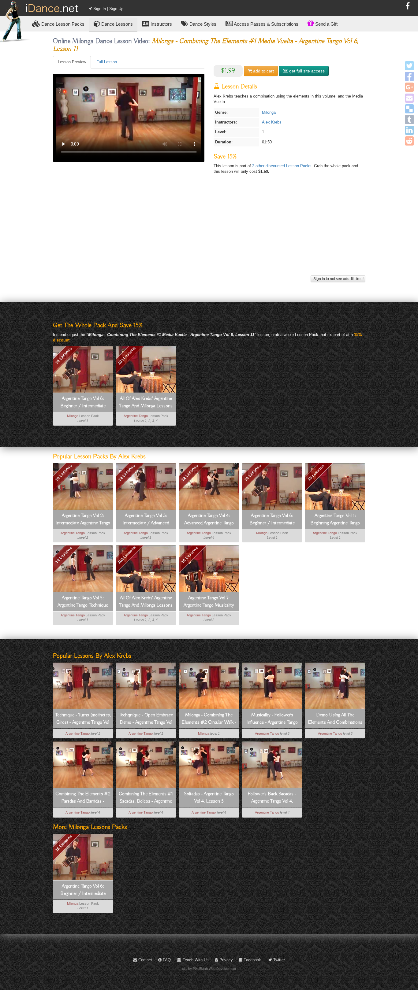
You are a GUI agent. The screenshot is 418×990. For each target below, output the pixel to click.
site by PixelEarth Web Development (209, 968)
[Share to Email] (409, 98)
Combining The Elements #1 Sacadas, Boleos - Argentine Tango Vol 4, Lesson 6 (146, 798)
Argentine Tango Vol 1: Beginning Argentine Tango (335, 519)
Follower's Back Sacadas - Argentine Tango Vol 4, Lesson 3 (272, 798)
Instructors (160, 24)
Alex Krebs (272, 122)
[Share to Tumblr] (409, 119)
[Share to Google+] (409, 87)
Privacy (225, 960)
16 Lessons (63, 355)
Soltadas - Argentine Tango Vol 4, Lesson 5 (209, 797)
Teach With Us (195, 960)
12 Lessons (190, 473)
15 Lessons (316, 473)
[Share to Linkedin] (409, 130)
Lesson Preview (72, 62)
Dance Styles (202, 24)
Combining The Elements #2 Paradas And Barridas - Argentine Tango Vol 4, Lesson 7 (82, 798)
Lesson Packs (62, 24)
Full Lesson (106, 62)
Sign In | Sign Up (107, 8)
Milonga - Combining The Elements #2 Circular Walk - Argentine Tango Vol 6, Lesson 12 (209, 719)
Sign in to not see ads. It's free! (338, 279)
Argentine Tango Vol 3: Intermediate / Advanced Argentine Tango (145, 520)
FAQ (166, 960)
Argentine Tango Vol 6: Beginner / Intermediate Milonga (83, 403)
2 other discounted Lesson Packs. (283, 166)
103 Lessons (126, 356)
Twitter (278, 960)
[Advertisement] (209, 231)
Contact (144, 960)
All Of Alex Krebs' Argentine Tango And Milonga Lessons (146, 402)
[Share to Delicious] (409, 108)
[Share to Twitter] (409, 65)
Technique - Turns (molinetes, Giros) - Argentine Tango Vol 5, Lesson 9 (83, 719)
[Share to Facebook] (409, 76)
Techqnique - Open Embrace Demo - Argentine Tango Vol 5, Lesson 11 (146, 719)
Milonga (269, 112)
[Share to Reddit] (409, 141)
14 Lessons (127, 473)
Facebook (251, 960)
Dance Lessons (116, 24)
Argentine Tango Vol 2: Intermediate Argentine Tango (82, 519)
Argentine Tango (136, 416)
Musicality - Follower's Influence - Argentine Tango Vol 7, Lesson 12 (272, 719)
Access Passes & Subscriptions (265, 24)
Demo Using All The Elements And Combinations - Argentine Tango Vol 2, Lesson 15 (335, 719)
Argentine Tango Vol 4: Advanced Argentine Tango (209, 519)
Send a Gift (326, 24)
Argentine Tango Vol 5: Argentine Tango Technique (83, 601)
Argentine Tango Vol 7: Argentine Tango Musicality (209, 601)
